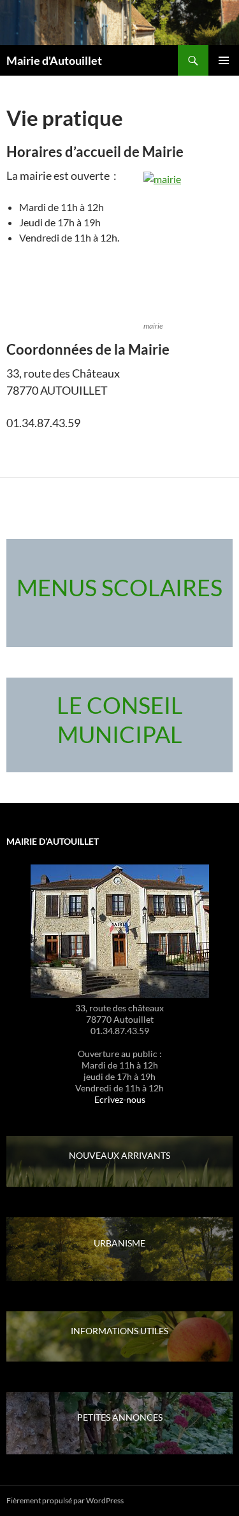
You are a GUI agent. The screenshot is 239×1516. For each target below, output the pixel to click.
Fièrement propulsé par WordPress (65, 1500)
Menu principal (223, 60)
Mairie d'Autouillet (54, 60)
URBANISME (119, 1243)
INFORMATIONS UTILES (119, 1330)
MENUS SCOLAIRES (119, 587)
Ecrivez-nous (119, 1099)
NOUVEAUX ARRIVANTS (119, 1155)
